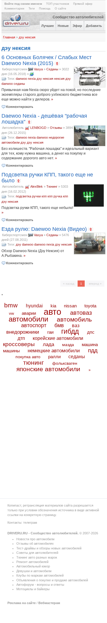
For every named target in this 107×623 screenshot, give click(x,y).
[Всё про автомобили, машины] (16, 26)
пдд (92, 350)
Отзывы (56, 127)
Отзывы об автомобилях (35, 543)
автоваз (81, 312)
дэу (68, 78)
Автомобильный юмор (33, 566)
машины (11, 350)
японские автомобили (48, 369)
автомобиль (74, 319)
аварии (29, 313)
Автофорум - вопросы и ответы (40, 584)
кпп (50, 196)
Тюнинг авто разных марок (36, 557)
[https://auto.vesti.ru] (32, 74)
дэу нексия (27, 37)
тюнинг (33, 362)
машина (90, 344)
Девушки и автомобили (33, 571)
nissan (70, 306)
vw (11, 313)
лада (48, 344)
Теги (32, 8)
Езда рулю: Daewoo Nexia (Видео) (44, 229)
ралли (54, 356)
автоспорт (33, 325)
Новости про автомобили (35, 539)
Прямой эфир (82, 3)
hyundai (34, 305)
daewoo (7, 83)
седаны (19, 83)
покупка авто (27, 356)
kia (53, 306)
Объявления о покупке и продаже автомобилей (52, 580)
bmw (11, 305)
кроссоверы (19, 344)
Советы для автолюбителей (37, 552)
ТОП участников (57, 3)
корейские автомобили (58, 338)
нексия (59, 78)
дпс (91, 332)
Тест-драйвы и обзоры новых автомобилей (48, 548)
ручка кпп (61, 196)
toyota (90, 305)
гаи (50, 332)
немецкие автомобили (54, 350)
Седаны (52, 69)
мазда (68, 344)
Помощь (45, 8)
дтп (21, 338)
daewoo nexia (26, 78)
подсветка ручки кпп (31, 196)
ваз (75, 325)
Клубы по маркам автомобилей (40, 575)
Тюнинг (51, 186)
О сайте (60, 8)
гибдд (70, 331)
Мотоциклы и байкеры (33, 589)
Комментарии (14, 8)
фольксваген (64, 363)
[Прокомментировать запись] (17, 106)
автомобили (28, 319)
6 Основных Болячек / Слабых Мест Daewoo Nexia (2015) (46, 60)
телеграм (30, 522)
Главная (9, 37)
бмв (59, 325)
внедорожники (22, 332)
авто (52, 312)
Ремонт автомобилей (32, 562)
